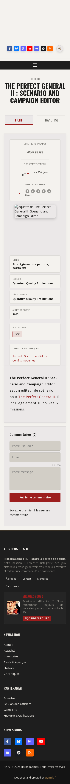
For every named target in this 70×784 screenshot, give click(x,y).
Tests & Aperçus (15, 662)
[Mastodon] (23, 48)
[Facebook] (9, 48)
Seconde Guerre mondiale (28, 356)
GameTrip (10, 709)
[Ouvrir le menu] (35, 65)
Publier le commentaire (35, 497)
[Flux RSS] (50, 48)
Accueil (8, 644)
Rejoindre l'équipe (37, 618)
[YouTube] (29, 48)
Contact (27, 578)
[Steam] (43, 48)
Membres (42, 578)
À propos (11, 578)
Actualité (9, 650)
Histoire (9, 668)
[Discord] (36, 48)
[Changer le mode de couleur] (59, 48)
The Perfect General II (36, 396)
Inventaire (11, 656)
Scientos (9, 698)
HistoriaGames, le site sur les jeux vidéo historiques (35, 23)
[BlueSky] (18, 741)
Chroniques (12, 673)
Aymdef (50, 777)
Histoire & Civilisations (19, 715)
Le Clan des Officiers (17, 704)
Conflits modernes (24, 360)
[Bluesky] (16, 48)
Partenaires (12, 586)
